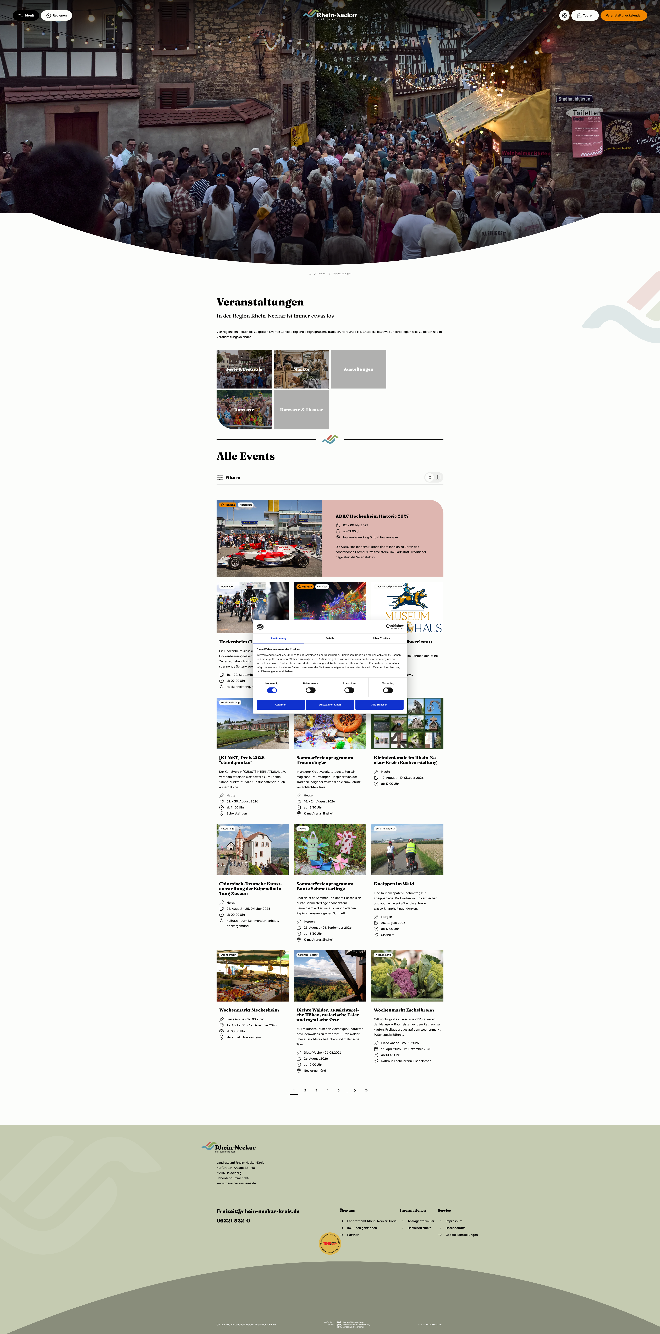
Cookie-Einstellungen (462, 1235)
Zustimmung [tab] (278, 638)
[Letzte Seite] (366, 1090)
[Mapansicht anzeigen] (438, 477)
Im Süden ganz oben (362, 1228)
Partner (353, 1235)
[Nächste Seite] (355, 1090)
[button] (26, 15)
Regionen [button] (60, 15)
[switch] (311, 690)
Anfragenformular (421, 1221)
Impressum (454, 1221)
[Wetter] (564, 15)
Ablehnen (280, 704)
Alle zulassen (379, 704)
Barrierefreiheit (419, 1228)
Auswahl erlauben (330, 704)
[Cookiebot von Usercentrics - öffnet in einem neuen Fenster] (388, 627)
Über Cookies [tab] (381, 638)
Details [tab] (330, 638)
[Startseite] (310, 274)
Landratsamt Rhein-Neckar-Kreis (372, 1221)
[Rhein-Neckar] (330, 15)
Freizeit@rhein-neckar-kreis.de (258, 1211)
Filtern (232, 477)
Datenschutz (455, 1228)
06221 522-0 (233, 1221)
